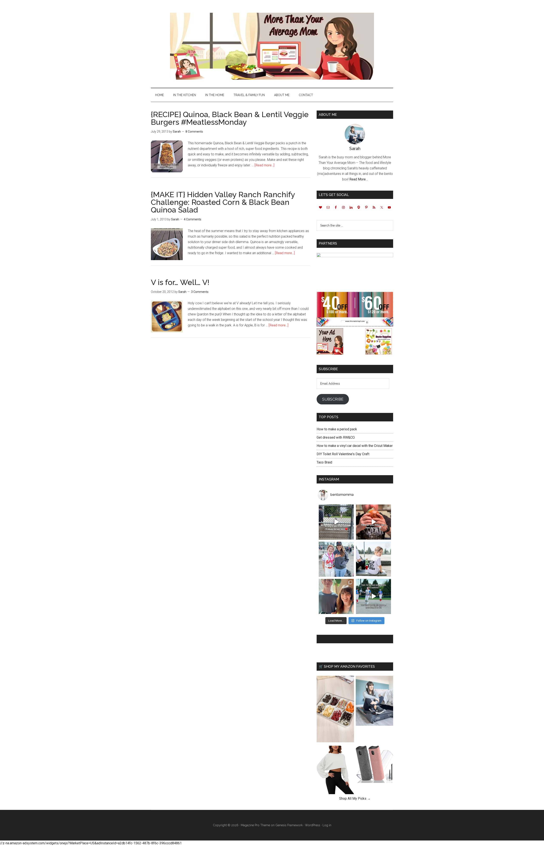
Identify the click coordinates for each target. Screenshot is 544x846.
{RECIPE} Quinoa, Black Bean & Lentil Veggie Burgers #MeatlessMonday (230, 118)
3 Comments (199, 291)
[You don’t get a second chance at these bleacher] (336, 522)
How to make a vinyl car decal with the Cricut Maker (355, 446)
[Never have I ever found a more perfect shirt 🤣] (373, 559)
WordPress (312, 825)
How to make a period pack (337, 429)
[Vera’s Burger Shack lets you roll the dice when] (373, 522)
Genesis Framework (289, 825)
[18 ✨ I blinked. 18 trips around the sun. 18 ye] (336, 596)
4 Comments (192, 219)
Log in (327, 825)
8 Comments (194, 131)
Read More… (358, 179)
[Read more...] (264, 165)
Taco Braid (324, 462)
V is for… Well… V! (180, 282)
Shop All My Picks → (355, 798)
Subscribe (332, 399)
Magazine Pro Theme (255, 825)
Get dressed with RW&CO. (336, 437)
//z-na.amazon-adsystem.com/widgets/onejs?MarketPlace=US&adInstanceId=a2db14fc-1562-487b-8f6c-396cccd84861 (91, 843)
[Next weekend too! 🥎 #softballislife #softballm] (373, 596)
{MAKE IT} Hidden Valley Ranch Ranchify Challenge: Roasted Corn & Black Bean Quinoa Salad (223, 202)
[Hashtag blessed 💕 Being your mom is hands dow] (336, 559)
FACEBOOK (328, 639)
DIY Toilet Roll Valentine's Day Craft (343, 454)
